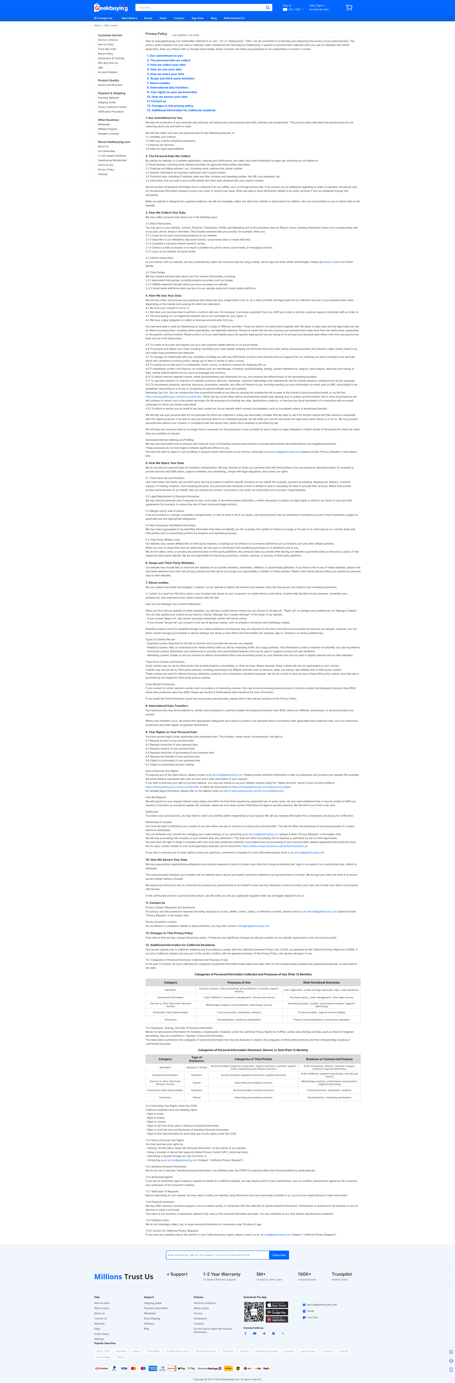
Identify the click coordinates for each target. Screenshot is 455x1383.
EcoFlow (244, 1351)
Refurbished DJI (234, 18)
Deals (163, 18)
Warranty (99, 1323)
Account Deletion (108, 72)
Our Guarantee (106, 150)
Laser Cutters (308, 1351)
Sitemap (103, 174)
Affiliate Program (107, 128)
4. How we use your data (164, 69)
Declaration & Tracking (111, 58)
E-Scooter (327, 1351)
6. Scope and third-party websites (170, 78)
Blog (214, 18)
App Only (198, 18)
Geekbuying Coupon (267, 1351)
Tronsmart (228, 1351)
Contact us (100, 1318)
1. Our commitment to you (165, 55)
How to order (101, 1302)
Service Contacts (108, 39)
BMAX (120, 1357)
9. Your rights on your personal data (172, 92)
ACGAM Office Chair (178, 1351)
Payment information (156, 1308)
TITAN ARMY (153, 1351)
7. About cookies (158, 83)
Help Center (111, 25)
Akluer (136, 1351)
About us (99, 1313)
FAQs (97, 1328)
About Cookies (332, 261)
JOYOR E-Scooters (205, 1351)
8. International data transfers (167, 87)
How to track (101, 1308)
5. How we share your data (165, 74)
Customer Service (110, 35)
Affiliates (149, 1323)
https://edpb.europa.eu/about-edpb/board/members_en (275, 846)
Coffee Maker (103, 1357)
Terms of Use (105, 164)
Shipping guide (153, 1302)
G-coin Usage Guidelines (112, 155)
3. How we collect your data (166, 64)
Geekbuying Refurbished (112, 160)
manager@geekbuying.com (253, 925)
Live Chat (312, 1317)
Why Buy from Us (108, 62)
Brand (148, 18)
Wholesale (104, 124)
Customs (199, 1323)
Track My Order (107, 48)
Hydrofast (121, 1351)
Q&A (100, 67)
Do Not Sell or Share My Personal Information (213, 1330)
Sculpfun (289, 1351)
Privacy (198, 1313)
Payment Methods (108, 97)
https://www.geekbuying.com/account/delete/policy (253, 790)
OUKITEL (344, 1351)
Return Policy (105, 53)
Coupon (179, 18)
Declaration (200, 1318)
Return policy (201, 1308)
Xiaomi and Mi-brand (110, 84)
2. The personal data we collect (168, 60)
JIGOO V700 (102, 1351)
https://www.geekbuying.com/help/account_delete (261, 786)
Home (97, 25)
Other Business (108, 120)
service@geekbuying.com (285, 451)
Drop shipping (152, 1318)
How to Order (106, 44)
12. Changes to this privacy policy (170, 106)
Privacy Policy (106, 169)
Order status (101, 1333)
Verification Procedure (111, 111)
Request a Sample (108, 133)
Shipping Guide (107, 102)
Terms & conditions (205, 1302)
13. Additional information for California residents (181, 110)
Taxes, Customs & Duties (112, 106)
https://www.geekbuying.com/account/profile (172, 786)
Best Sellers (129, 18)
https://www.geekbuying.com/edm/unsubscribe (173, 396)
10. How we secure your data (167, 96)
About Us (103, 146)
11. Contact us (156, 101)
